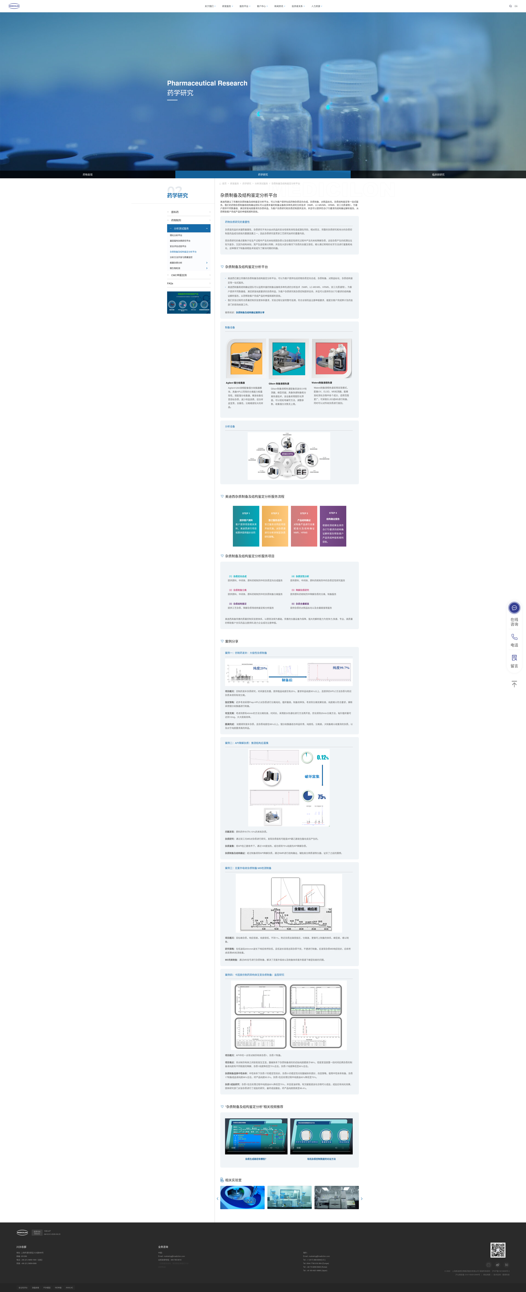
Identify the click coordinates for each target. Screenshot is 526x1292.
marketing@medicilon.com (174, 1256)
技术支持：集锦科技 (502, 1274)
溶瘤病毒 (35, 1287)
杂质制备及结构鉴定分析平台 (183, 251)
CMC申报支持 (179, 275)
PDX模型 (47, 1287)
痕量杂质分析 (176, 262)
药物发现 (88, 174)
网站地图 (486, 1274)
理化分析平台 (176, 235)
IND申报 (58, 1287)
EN (516, 6)
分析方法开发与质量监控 (181, 257)
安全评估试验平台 (178, 246)
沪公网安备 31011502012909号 (467, 1274)
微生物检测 (175, 268)
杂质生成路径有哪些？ (256, 1158)
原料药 (175, 212)
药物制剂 (176, 220)
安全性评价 (23, 1287)
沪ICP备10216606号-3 (501, 1271)
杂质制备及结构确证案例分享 (250, 312)
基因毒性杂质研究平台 (180, 240)
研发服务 (234, 183)
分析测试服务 (181, 228)
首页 (224, 183)
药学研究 (263, 174)
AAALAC (69, 1287)
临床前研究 (438, 174)
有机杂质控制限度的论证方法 (321, 1158)
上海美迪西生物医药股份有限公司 (465, 1271)
